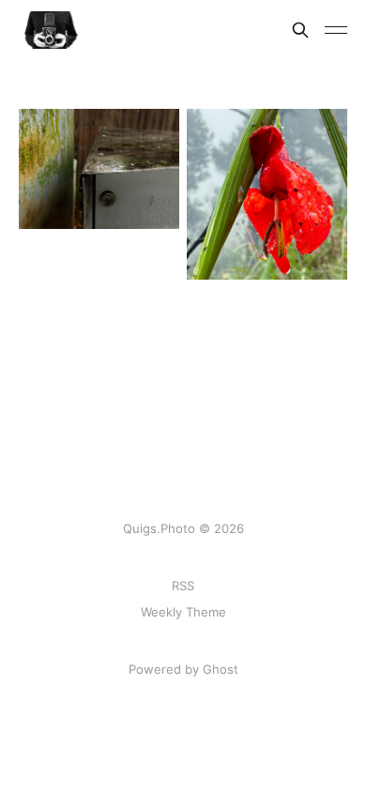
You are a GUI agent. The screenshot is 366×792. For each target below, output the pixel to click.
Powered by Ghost (183, 669)
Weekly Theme (183, 611)
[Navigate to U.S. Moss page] (99, 169)
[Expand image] (151, 201)
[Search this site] (300, 30)
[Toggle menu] (336, 30)
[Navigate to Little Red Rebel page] (267, 194)
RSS (183, 585)
